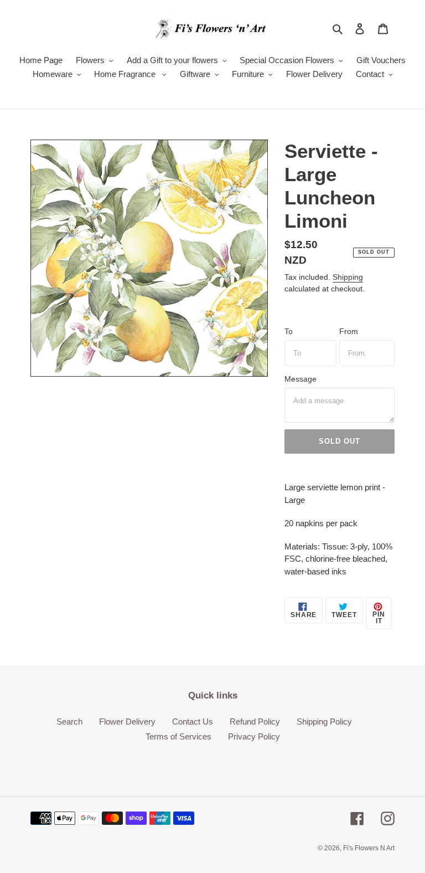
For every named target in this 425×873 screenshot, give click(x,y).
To (288, 331)
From (348, 331)
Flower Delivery (127, 721)
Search (69, 721)
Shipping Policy (324, 721)
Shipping (348, 277)
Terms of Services (178, 736)
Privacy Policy (254, 736)
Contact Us (192, 721)
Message (300, 378)
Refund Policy (255, 721)
